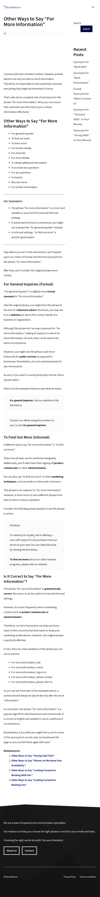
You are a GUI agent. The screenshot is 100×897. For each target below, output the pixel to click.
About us (12, 850)
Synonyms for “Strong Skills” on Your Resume (82, 135)
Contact (29, 850)
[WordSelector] (12, 7)
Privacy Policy (70, 876)
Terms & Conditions (87, 876)
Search (77, 23)
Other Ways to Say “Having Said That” (33, 755)
